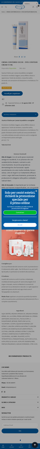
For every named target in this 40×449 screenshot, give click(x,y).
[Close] (36, 191)
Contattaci (20, 212)
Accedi (20, 225)
